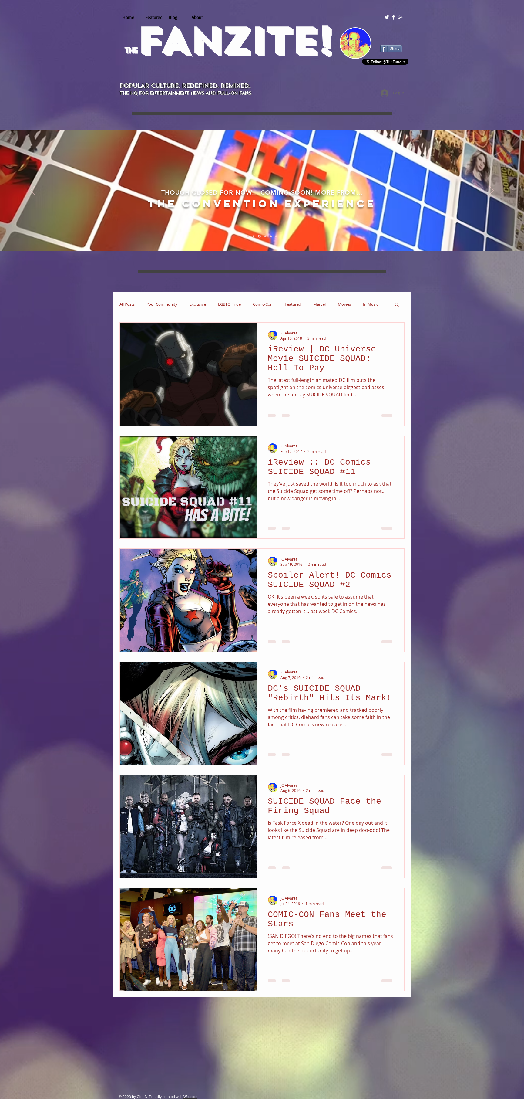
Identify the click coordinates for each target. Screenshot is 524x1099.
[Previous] (33, 190)
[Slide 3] (259, 236)
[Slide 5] (270, 236)
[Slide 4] (264, 236)
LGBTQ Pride (229, 304)
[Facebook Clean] (393, 17)
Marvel (319, 304)
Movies (344, 304)
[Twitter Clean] (386, 17)
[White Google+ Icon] (400, 17)
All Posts (127, 304)
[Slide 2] (253, 236)
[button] (397, 305)
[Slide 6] (275, 236)
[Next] (491, 190)
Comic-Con (263, 304)
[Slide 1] (248, 236)
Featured (293, 304)
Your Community (162, 304)
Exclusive (198, 304)
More (368, 304)
